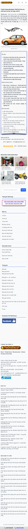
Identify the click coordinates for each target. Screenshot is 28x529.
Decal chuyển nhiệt (6, 249)
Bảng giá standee (6, 298)
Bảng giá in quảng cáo (7, 280)
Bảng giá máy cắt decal (8, 286)
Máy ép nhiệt (5, 258)
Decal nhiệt (9, 353)
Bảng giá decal (5, 271)
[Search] (18, 2)
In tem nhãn (5, 221)
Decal (2, 352)
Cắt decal (4, 218)
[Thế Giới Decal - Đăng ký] (14, 378)
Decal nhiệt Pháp (6, 252)
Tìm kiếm (23, 189)
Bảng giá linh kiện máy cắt (8, 283)
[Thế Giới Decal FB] (14, 320)
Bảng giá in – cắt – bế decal (9, 277)
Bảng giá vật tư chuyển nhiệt (9, 295)
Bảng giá (4, 269)
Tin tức (3, 309)
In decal (4, 215)
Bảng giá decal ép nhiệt (8, 273)
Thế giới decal (8, 352)
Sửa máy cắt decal (6, 236)
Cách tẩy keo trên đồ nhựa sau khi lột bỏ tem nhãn (14, 511)
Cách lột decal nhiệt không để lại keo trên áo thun (14, 483)
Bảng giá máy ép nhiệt (7, 292)
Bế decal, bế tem (6, 224)
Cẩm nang (4, 306)
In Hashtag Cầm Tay (7, 227)
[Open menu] (26, 2)
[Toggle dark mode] (22, 2)
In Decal (23, 352)
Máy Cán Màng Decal (7, 233)
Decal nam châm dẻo (7, 230)
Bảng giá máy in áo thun (8, 289)
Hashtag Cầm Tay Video (8, 239)
